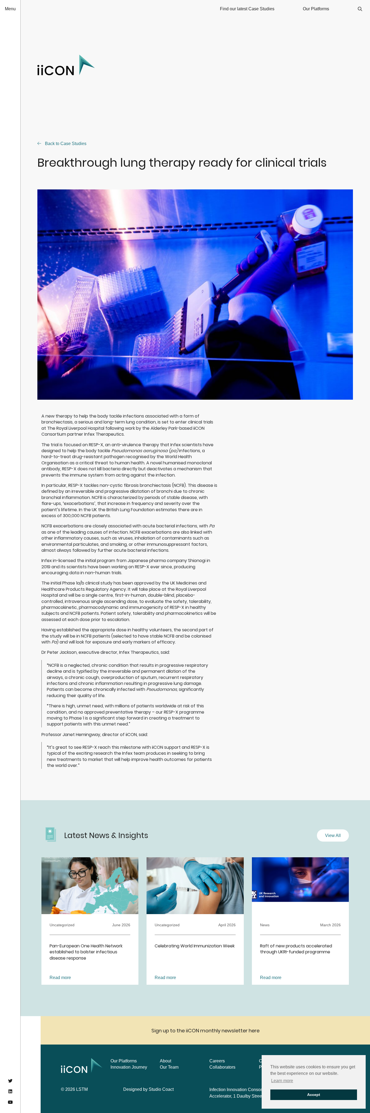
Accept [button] (313, 1094)
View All (333, 835)
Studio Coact (161, 1089)
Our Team (169, 1067)
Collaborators (222, 1067)
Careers (217, 1061)
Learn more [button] (282, 1080)
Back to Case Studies (65, 143)
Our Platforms (124, 1061)
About (165, 1061)
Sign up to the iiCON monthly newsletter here (205, 1030)
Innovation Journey (129, 1067)
